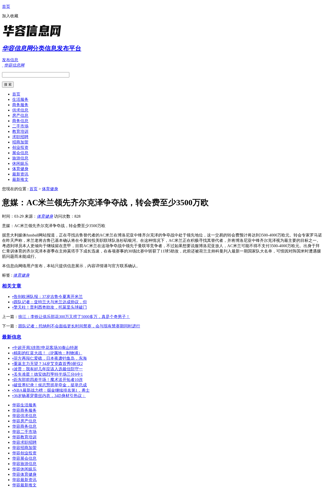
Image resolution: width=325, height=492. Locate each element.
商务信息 (20, 121)
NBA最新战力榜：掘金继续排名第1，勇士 (51, 390)
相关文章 (11, 286)
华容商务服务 (24, 410)
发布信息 (10, 60)
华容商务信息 (24, 426)
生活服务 (20, 99)
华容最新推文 (24, 485)
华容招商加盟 (24, 448)
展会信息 (20, 153)
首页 (6, 6)
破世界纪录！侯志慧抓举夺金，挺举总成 (49, 385)
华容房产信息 (24, 421)
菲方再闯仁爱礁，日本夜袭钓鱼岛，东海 (49, 358)
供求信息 (20, 110)
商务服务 (20, 105)
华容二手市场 (24, 432)
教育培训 (20, 131)
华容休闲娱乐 (24, 469)
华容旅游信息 (24, 464)
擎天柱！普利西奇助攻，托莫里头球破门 (49, 307)
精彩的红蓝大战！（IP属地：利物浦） (47, 353)
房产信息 (20, 115)
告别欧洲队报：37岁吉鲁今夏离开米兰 (47, 296)
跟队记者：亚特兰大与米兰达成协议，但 (49, 302)
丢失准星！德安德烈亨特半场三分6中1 (47, 374)
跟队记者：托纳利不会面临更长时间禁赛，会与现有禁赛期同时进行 (79, 326)
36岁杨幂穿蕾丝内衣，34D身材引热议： (49, 395)
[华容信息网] (34, 37)
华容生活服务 (24, 405)
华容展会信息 (24, 458)
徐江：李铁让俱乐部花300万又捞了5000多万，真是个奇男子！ (74, 316)
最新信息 (11, 337)
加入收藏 (10, 16)
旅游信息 (20, 158)
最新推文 (20, 179)
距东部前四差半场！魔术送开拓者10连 (47, 379)
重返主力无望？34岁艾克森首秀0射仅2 (47, 363)
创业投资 (20, 147)
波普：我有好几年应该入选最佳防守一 (47, 369)
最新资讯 (20, 174)
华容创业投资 (24, 453)
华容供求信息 (24, 416)
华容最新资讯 (24, 480)
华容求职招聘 (24, 442)
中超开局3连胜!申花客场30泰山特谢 (45, 347)
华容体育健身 (24, 474)
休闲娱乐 (20, 163)
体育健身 (20, 169)
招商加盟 (20, 142)
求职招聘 (20, 137)
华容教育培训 (24, 437)
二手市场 (20, 126)
